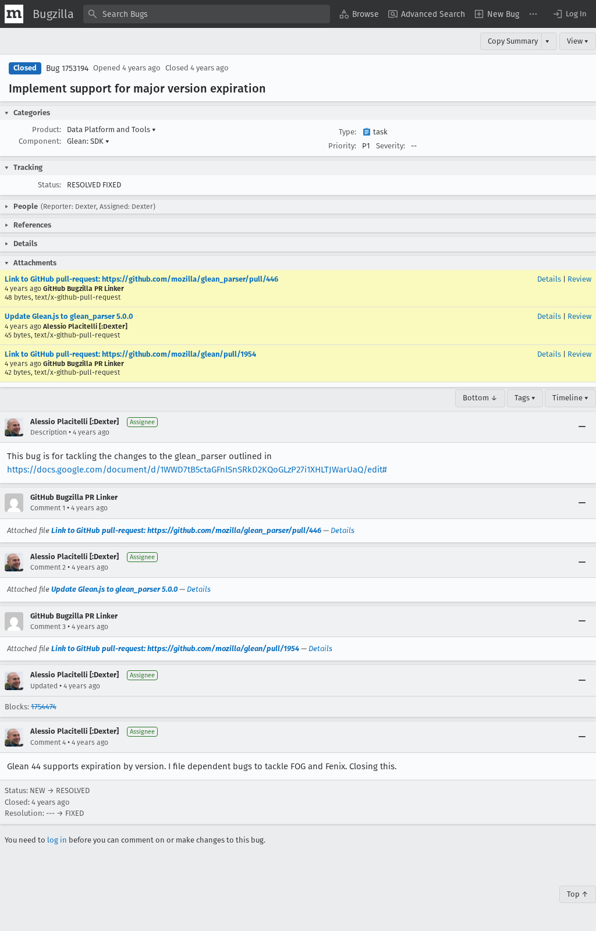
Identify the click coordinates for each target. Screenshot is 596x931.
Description (48, 432)
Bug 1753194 (67, 68)
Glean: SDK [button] (88, 141)
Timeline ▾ (570, 397)
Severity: (390, 145)
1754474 (43, 706)
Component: (40, 141)
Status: (49, 184)
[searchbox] (206, 14)
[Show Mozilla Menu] (14, 14)
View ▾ (577, 41)
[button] (569, 14)
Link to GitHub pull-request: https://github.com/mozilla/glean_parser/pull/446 (141, 279)
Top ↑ (577, 894)
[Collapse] (582, 427)
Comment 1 (47, 508)
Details (549, 279)
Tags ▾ (525, 397)
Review (579, 279)
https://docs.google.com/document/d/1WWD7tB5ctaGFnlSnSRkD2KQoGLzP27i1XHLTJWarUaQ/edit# (197, 469)
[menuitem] (359, 14)
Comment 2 (48, 567)
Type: (347, 131)
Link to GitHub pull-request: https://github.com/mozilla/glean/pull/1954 (130, 354)
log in (57, 840)
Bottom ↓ (480, 397)
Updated (44, 686)
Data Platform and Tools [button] (111, 129)
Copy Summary (513, 41)
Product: (46, 129)
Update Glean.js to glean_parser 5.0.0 (69, 316)
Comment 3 (48, 627)
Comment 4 (48, 742)
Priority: (342, 145)
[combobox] (206, 14)
